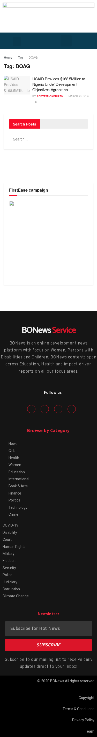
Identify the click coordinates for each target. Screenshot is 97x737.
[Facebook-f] (31, 409)
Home (8, 57)
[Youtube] (72, 409)
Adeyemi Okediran (50, 96)
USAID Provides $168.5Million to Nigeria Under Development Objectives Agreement (58, 84)
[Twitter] (45, 409)
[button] (17, 41)
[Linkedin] (58, 409)
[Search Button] (83, 139)
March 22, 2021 (78, 96)
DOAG (33, 57)
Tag (20, 57)
